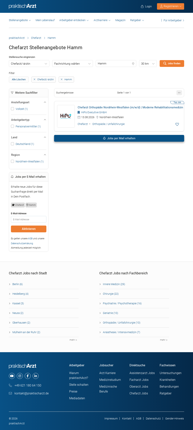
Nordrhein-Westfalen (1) (30, 161)
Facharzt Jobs (139, 380)
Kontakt (127, 418)
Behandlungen (169, 386)
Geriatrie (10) (110, 312)
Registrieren (171, 6)
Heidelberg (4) (20, 293)
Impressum (111, 418)
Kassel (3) (18, 303)
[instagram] (20, 376)
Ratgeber (135, 20)
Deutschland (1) (25, 143)
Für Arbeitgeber (173, 20)
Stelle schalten (78, 384)
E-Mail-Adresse (18, 213)
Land (14, 137)
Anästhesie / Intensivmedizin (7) (121, 332)
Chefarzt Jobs (138, 393)
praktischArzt (17, 37)
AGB (30, 238)
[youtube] (12, 376)
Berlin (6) (17, 284)
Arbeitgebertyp (20, 120)
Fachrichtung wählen (67, 63)
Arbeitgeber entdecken (72, 20)
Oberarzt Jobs (138, 386)
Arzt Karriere (107, 373)
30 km (145, 63)
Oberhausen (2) (21, 322)
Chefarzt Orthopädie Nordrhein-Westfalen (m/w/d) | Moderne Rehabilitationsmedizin (130, 107)
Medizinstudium (110, 380)
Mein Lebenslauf (45, 20)
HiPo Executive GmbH (94, 112)
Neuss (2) (18, 312)
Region (15, 155)
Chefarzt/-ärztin (20, 63)
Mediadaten (77, 398)
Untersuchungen (171, 373)
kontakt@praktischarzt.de (31, 393)
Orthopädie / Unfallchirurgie (108, 123)
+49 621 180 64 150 (27, 385)
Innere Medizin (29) (114, 284)
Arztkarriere (100, 20)
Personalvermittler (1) (28, 126)
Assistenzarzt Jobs (142, 373)
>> (179, 92)
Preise (73, 391)
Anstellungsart (20, 102)
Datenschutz (153, 418)
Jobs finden (174, 63)
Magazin (120, 20)
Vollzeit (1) (22, 108)
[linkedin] (36, 376)
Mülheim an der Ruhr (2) (26, 332)
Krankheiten (167, 380)
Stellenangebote (18, 20)
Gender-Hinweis (174, 418)
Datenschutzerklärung (22, 243)
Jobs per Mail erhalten (120, 138)
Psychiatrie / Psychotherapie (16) (122, 303)
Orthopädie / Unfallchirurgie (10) (121, 322)
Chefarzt (36, 37)
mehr (72, 340)
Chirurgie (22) (111, 293)
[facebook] (28, 376)
